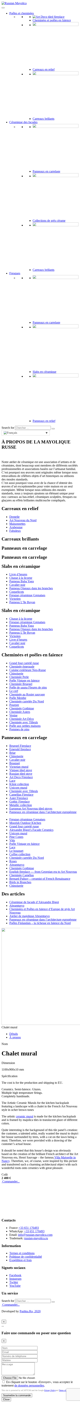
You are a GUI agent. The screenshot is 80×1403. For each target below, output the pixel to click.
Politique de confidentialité (25, 1256)
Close (6, 1399)
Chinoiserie (16, 673)
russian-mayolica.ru (36, 1238)
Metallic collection (20, 805)
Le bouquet (16, 850)
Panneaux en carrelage (46, 171)
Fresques (14, 273)
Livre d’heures (18, 574)
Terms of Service (65, 1390)
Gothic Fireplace (19, 801)
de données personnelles (29, 1385)
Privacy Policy (50, 1390)
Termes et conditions (22, 1253)
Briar (12, 752)
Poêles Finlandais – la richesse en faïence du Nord (40, 923)
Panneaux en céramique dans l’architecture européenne (43, 812)
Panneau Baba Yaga (21, 581)
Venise (13, 715)
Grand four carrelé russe (24, 663)
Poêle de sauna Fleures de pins (28, 687)
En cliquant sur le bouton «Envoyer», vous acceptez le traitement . (37, 1383)
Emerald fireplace (20, 749)
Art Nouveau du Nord (23, 520)
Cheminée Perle (19, 677)
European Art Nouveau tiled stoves (30, 808)
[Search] (53, 428)
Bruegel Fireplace (20, 745)
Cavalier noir (17, 584)
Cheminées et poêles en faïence (52, 20)
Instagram (15, 1278)
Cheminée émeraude (21, 666)
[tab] (13, 1033)
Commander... (11, 1181)
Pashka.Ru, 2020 (30, 1311)
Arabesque (16, 527)
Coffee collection (19, 854)
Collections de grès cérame (49, 220)
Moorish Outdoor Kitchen (25, 823)
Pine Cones (16, 836)
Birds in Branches (20, 882)
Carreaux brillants (43, 118)
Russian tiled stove (20, 773)
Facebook (15, 1275)
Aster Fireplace (18, 798)
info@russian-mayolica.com (35, 1234)
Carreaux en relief (44, 69)
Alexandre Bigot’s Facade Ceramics (31, 829)
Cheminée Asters (19, 712)
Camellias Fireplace (21, 794)
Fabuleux (15, 530)
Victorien (15, 598)
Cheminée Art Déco (21, 718)
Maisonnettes (17, 523)
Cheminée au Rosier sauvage (27, 694)
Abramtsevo (16, 864)
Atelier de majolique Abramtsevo (29, 916)
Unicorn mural (18, 787)
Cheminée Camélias (21, 875)
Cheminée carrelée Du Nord (26, 701)
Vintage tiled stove (20, 770)
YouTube (15, 1285)
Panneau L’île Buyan (22, 602)
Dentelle (14, 516)
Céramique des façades (23, 122)
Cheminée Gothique (21, 708)
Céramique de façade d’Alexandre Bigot (34, 902)
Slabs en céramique (44, 371)
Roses (13, 861)
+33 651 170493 (28, 1227)
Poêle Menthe (17, 698)
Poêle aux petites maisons (25, 725)
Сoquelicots (16, 591)
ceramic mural (24, 1116)
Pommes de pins (19, 729)
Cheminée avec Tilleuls (23, 722)
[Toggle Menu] (3, 7)
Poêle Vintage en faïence (24, 680)
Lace (12, 780)
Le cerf (13, 691)
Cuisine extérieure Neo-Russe (27, 670)
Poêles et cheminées (21, 13)
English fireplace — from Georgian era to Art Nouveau (43, 871)
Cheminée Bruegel (20, 684)
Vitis (12, 840)
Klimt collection (19, 784)
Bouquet (14, 763)
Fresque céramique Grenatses (27, 595)
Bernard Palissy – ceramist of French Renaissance (39, 878)
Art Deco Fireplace (21, 777)
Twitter (13, 1282)
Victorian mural (18, 766)
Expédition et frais (20, 1260)
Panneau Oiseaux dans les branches (31, 588)
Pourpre (14, 705)
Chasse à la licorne (20, 577)
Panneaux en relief (44, 421)
